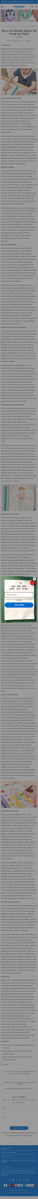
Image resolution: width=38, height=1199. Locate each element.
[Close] (34, 578)
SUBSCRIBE (19, 605)
